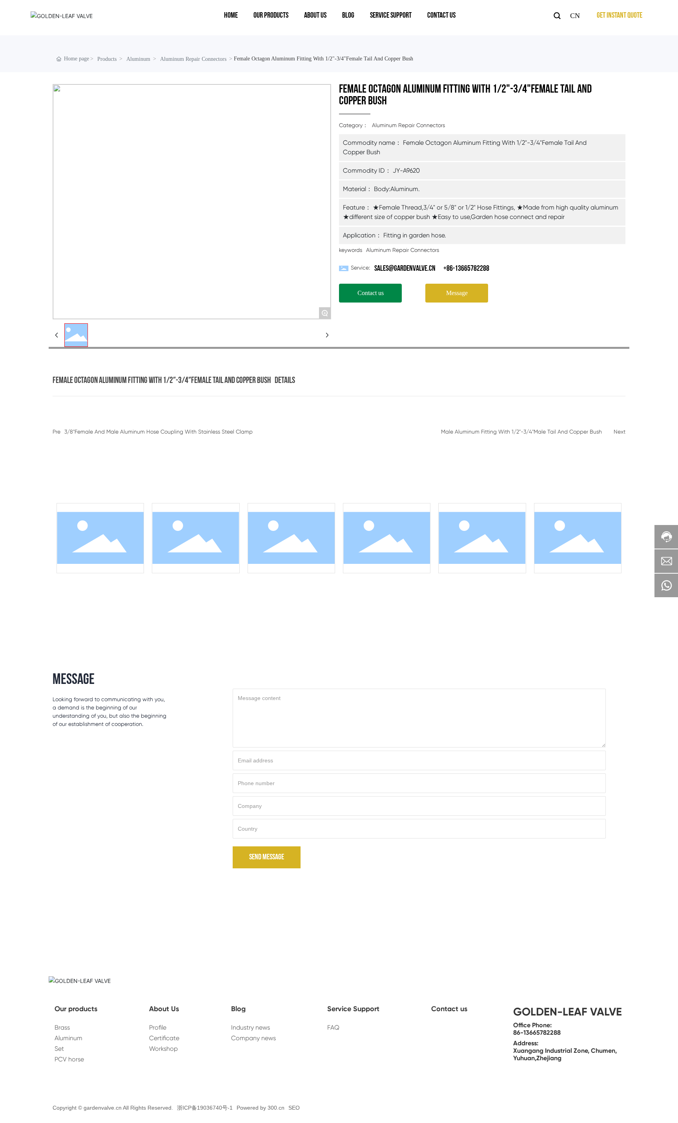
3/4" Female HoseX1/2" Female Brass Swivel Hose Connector (289, 583)
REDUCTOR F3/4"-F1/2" (193, 580)
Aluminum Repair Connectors (193, 59)
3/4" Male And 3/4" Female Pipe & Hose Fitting (384, 583)
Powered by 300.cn (260, 1108)
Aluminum (138, 59)
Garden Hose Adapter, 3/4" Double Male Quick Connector (575, 583)
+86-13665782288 (466, 269)
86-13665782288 (537, 1032)
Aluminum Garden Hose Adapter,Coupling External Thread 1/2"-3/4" (480, 586)
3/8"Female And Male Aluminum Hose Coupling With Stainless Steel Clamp (158, 431)
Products (107, 59)
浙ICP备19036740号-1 (205, 1108)
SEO (294, 1108)
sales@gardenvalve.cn (405, 269)
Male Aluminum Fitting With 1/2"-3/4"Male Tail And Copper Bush (521, 431)
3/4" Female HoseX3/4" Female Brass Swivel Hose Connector (98, 583)
